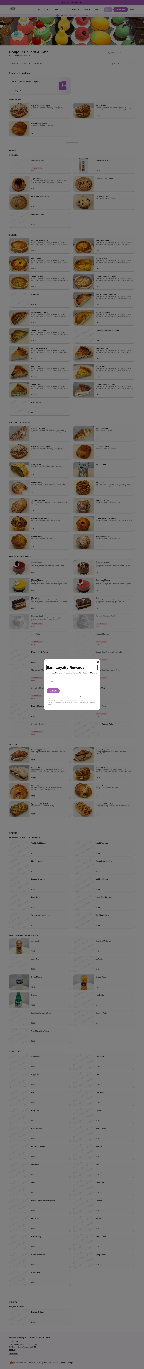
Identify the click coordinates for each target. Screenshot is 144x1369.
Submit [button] (53, 691)
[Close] (98, 662)
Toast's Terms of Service (80, 700)
